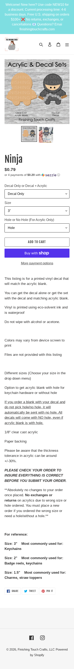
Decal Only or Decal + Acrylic (26, 186)
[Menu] (67, 44)
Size (8, 203)
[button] (32, 175)
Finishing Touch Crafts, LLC (36, 649)
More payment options (37, 263)
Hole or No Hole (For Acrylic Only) (29, 220)
